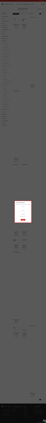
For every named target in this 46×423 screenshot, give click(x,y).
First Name (23, 206)
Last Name (23, 210)
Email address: (23, 214)
